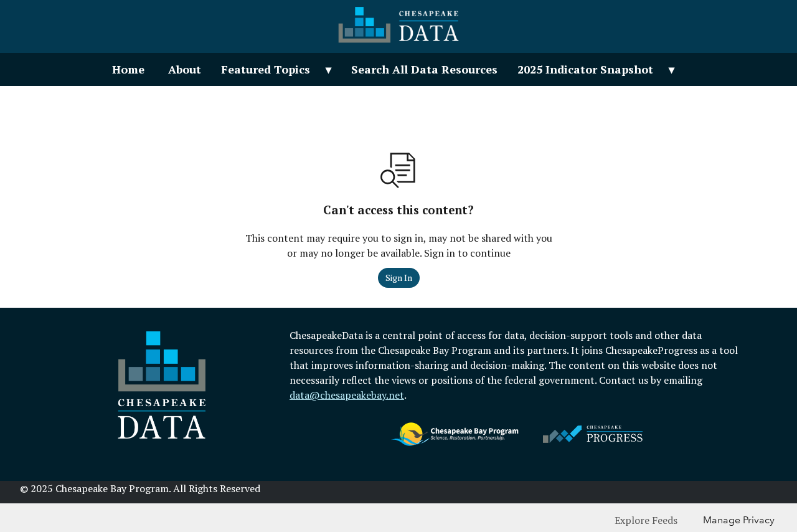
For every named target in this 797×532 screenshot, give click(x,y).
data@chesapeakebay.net (347, 395)
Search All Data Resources (424, 69)
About (184, 69)
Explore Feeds (646, 520)
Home (128, 69)
